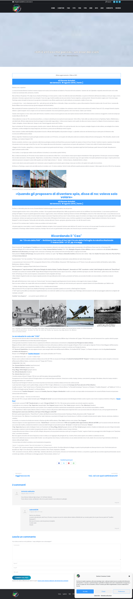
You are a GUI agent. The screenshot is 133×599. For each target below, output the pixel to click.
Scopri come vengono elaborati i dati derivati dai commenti (53, 581)
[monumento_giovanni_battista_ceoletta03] (21, 179)
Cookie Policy (97, 595)
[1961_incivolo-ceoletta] (107, 313)
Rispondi (117, 502)
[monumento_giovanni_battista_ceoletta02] (57, 179)
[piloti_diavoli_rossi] (53, 313)
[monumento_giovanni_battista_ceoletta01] (39, 179)
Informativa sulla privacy (106, 595)
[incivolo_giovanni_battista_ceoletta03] (80, 313)
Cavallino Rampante (34, 353)
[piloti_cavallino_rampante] (25, 313)
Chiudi (103, 591)
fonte (79, 82)
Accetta (85, 591)
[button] (129, 576)
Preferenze (121, 591)
